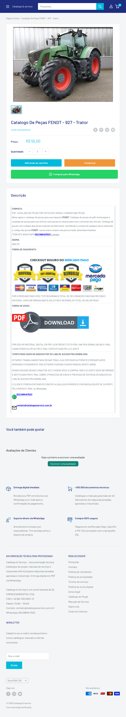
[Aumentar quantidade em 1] (45, 151)
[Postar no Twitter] (107, 129)
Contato (72, 566)
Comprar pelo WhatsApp (66, 174)
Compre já (89, 162)
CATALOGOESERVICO (21, 130)
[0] (117, 6)
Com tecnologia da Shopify (18, 707)
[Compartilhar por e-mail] (113, 129)
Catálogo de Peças (78, 596)
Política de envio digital (80, 586)
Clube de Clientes (77, 611)
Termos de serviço (78, 581)
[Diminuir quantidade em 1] (29, 151)
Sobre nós (73, 606)
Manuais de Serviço (78, 601)
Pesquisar (73, 562)
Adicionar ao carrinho (36, 162)
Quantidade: (17, 151)
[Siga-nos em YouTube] (20, 694)
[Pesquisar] (100, 6)
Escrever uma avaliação (63, 463)
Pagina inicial (12, 18)
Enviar (14, 665)
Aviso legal (74, 591)
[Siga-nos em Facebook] (8, 694)
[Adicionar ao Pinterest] (101, 129)
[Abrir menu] (7, 6)
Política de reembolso (80, 571)
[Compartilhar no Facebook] (95, 129)
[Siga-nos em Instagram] (14, 694)
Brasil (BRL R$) (15, 680)
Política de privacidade (80, 576)
